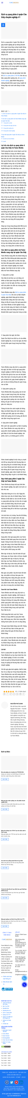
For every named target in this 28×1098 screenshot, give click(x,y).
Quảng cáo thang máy (7, 1020)
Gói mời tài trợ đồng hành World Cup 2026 (12, 860)
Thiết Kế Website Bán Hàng (7, 1003)
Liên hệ (23, 1077)
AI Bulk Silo (5, 1023)
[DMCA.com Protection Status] (6, 1046)
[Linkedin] (21, 1082)
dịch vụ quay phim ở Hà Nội (11, 75)
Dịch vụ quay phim (7, 1012)
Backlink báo (6, 1008)
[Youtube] (16, 1082)
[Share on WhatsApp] (4, 694)
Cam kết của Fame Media (8, 138)
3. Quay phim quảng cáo (8, 128)
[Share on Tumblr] (23, 694)
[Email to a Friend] (14, 694)
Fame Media (6, 1033)
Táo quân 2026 (22, 1072)
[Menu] (2, 3)
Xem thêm (4, 779)
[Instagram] (12, 1082)
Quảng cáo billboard (9, 1077)
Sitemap (18, 1077)
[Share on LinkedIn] (20, 694)
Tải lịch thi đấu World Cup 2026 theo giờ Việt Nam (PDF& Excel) (14, 889)
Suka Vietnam (6, 1036)
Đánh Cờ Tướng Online (6, 1042)
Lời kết (4, 141)
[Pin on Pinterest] (17, 694)
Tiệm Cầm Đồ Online (8, 1040)
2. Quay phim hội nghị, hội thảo (9, 125)
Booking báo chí (6, 1010)
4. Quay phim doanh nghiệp (9, 130)
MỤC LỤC (4, 111)
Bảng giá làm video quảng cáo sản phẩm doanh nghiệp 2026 (13, 801)
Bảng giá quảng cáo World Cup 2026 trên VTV (12, 919)
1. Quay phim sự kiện (7, 123)
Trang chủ (5, 1072)
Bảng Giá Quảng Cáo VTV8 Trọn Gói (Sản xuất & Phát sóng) (13, 831)
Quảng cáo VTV (6, 1014)
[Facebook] (7, 1082)
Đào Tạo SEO (6, 1006)
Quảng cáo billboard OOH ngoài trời (7, 1017)
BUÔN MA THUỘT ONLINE (7, 1031)
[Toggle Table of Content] (9, 111)
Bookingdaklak (6, 1038)
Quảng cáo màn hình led (14, 1075)
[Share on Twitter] (10, 694)
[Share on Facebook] (7, 694)
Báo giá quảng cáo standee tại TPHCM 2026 (12, 772)
